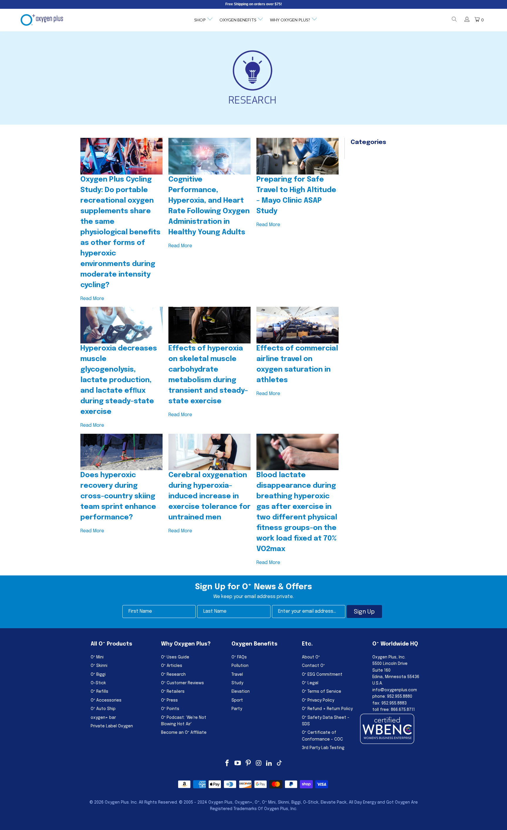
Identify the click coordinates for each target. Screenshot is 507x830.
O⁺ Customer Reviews (182, 683)
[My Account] (467, 20)
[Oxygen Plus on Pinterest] (248, 764)
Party (236, 709)
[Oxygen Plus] (42, 20)
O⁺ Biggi (98, 675)
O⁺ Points (170, 709)
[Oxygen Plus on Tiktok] (279, 764)
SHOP (200, 19)
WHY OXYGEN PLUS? (290, 19)
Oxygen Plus (117, 802)
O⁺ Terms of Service (321, 692)
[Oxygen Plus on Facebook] (227, 764)
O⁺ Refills (99, 692)
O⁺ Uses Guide (175, 657)
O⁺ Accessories (106, 700)
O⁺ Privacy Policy (318, 700)
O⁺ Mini (97, 657)
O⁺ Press (169, 700)
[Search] (454, 20)
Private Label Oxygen (112, 726)
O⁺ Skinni (99, 666)
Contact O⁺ (313, 666)
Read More (92, 298)
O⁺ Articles (171, 666)
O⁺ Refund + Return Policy (327, 709)
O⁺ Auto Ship (103, 709)
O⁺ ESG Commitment (322, 675)
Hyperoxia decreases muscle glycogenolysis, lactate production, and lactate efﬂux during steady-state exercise (118, 380)
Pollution (240, 666)
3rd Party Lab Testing (323, 748)
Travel (237, 675)
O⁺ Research (173, 675)
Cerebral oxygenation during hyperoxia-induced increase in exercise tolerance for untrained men (209, 496)
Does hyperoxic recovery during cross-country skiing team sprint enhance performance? (118, 496)
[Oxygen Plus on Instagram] (258, 764)
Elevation (240, 692)
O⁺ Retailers (173, 692)
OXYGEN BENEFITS (237, 19)
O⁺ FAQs (239, 657)
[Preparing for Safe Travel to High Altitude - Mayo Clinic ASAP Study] (297, 156)
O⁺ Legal (310, 683)
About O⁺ (311, 657)
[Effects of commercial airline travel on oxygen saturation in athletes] (297, 325)
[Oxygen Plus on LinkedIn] (269, 764)
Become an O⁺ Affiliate (184, 733)
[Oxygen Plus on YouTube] (238, 764)
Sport (237, 700)
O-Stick (98, 683)
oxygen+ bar (103, 718)
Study (237, 683)
